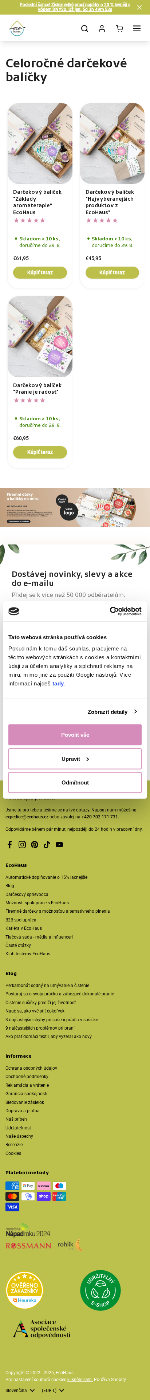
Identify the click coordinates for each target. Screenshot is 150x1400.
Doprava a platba (22, 1110)
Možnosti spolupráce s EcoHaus (37, 902)
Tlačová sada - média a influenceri (39, 937)
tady (58, 683)
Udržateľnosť (18, 1127)
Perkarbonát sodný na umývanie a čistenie (47, 985)
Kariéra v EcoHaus (23, 928)
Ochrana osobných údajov (31, 1068)
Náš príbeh (16, 1119)
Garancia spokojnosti (26, 1093)
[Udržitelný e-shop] (100, 1291)
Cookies (13, 1153)
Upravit (71, 758)
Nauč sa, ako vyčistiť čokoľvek (34, 1011)
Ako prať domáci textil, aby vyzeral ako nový (48, 1036)
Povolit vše (75, 735)
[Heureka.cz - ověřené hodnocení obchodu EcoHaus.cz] (24, 1291)
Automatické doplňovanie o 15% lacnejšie (46, 877)
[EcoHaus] (17, 28)
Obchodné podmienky (26, 1076)
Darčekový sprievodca (26, 894)
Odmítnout (75, 782)
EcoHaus (65, 1372)
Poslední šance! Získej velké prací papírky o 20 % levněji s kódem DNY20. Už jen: (75, 7)
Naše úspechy (19, 1136)
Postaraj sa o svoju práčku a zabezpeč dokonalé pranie (59, 993)
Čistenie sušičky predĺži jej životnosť (40, 1002)
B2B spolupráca (20, 920)
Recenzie (14, 1144)
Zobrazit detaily (108, 711)
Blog (9, 885)
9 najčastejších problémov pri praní (40, 1028)
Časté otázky (18, 945)
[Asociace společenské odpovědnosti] (41, 1330)
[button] (139, 7)
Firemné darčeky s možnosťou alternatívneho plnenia (57, 911)
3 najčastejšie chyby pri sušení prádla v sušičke (51, 1019)
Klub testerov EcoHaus (27, 953)
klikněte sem (80, 1379)
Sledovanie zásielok (24, 1102)
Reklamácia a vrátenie (27, 1085)
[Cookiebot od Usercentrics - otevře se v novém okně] (110, 611)
